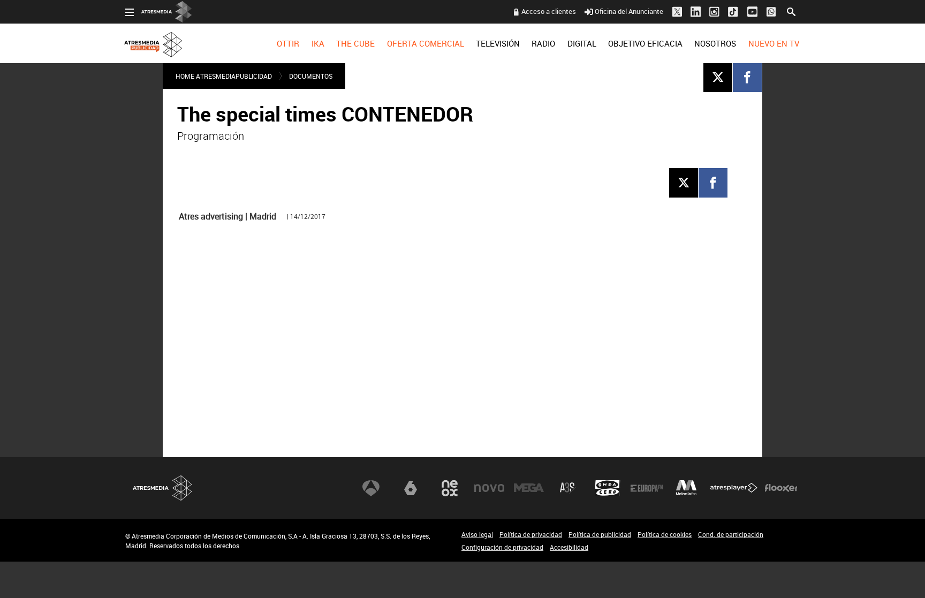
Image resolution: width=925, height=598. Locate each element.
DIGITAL (581, 43)
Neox (450, 488)
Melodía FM (686, 488)
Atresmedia (162, 488)
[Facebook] (747, 77)
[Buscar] (791, 10)
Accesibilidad (569, 547)
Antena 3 (371, 488)
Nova (489, 488)
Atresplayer (734, 488)
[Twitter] (717, 77)
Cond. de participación (730, 534)
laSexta (411, 488)
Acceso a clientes (548, 11)
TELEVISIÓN (498, 43)
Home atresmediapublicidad (224, 76)
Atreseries (568, 488)
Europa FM (647, 488)
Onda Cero (608, 488)
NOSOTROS (715, 43)
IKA (318, 43)
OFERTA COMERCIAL (425, 43)
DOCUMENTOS (310, 76)
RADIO (543, 43)
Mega (529, 488)
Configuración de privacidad (502, 547)
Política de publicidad (599, 534)
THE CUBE (355, 43)
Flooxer (781, 488)
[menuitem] (288, 43)
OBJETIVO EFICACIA (645, 43)
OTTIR (288, 43)
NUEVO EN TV (773, 43)
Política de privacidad (530, 534)
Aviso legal (477, 534)
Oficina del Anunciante (629, 11)
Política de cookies (665, 534)
